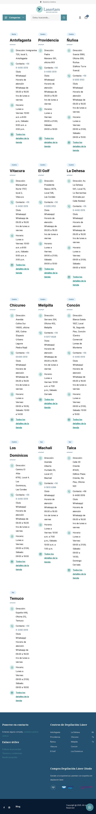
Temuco (93, 742)
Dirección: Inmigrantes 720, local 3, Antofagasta (26, 54)
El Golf (51, 751)
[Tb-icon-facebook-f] (4, 807)
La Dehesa (72, 732)
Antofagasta (51, 732)
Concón (72, 746)
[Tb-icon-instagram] (9, 807)
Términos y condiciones (12, 753)
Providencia (51, 737)
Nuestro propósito (9, 757)
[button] (90, 807)
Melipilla (72, 742)
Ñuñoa (51, 742)
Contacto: (21, 63)
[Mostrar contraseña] (53, 24)
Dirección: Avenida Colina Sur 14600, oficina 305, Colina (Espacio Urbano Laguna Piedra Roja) (22, 331)
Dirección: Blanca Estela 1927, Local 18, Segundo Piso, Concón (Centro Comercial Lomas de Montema (79, 331)
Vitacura (51, 746)
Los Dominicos (72, 751)
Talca (93, 737)
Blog (18, 806)
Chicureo (72, 737)
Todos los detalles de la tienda (22, 138)
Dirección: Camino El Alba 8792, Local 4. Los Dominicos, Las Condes (22, 477)
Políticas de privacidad (11, 749)
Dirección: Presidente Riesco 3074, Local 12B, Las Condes (50, 189)
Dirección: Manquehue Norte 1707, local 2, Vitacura (21, 189)
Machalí (93, 732)
